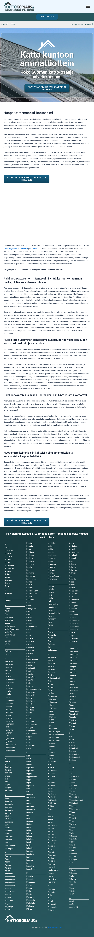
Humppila (8, 736)
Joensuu (8, 807)
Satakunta (52, 910)
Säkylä (72, 635)
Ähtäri (71, 904)
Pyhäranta (52, 794)
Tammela (73, 658)
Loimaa (29, 836)
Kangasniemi (10, 880)
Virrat (71, 851)
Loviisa (29, 845)
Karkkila (8, 909)
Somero (72, 603)
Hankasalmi (9, 682)
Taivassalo (73, 655)
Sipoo (71, 582)
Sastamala (52, 907)
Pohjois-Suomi (54, 741)
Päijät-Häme (53, 803)
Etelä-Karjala (10, 626)
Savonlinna (73, 549)
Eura (6, 638)
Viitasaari (73, 836)
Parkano (51, 672)
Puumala (51, 776)
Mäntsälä (51, 570)
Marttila (29, 885)
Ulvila (71, 736)
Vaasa (71, 770)
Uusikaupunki (74, 757)
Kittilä (28, 635)
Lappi (28, 779)
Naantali (51, 586)
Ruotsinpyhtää (53, 870)
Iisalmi (7, 761)
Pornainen (52, 752)
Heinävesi (9, 712)
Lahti (28, 756)
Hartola (8, 691)
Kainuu (7, 862)
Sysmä (72, 632)
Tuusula (72, 717)
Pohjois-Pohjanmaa (56, 735)
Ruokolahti (52, 867)
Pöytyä (50, 809)
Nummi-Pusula (54, 613)
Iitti (6, 764)
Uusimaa (72, 760)
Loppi (28, 842)
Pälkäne (51, 806)
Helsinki (8, 715)
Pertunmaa (52, 696)
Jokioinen (9, 810)
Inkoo (7, 782)
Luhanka (29, 848)
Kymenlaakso (31, 734)
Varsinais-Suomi (76, 800)
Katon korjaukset (10, 249)
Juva (7, 834)
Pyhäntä (51, 791)
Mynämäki (52, 564)
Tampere (72, 660)
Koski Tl (29, 680)
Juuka (7, 828)
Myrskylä (51, 567)
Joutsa (8, 816)
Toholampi (73, 690)
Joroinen (8, 813)
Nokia (50, 601)
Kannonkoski (10, 886)
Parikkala (51, 669)
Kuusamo (30, 722)
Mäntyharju (52, 579)
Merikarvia (30, 897)
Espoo (7, 623)
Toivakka (72, 696)
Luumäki (29, 860)
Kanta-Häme (10, 892)
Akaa (7, 547)
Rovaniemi (52, 864)
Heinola (8, 709)
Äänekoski (73, 907)
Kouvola (29, 686)
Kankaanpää (10, 883)
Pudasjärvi (52, 761)
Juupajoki (8, 831)
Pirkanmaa (52, 720)
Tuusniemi (73, 714)
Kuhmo (29, 698)
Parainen (51, 666)
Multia (50, 549)
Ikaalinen (8, 767)
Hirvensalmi (9, 724)
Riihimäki (51, 852)
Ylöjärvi (72, 891)
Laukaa (29, 788)
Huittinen (8, 733)
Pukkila (50, 764)
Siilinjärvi (72, 573)
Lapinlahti (30, 771)
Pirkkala (51, 723)
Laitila (28, 762)
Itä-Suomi (9, 791)
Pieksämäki (52, 702)
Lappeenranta (31, 777)
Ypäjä (71, 894)
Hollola (7, 727)
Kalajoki (8, 868)
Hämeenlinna (10, 751)
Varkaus (72, 794)
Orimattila (52, 635)
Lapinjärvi (30, 768)
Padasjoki (52, 657)
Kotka (28, 683)
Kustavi (29, 719)
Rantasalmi (52, 825)
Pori (49, 749)
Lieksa (28, 815)
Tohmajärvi (73, 687)
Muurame (52, 558)
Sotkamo (73, 609)
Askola (7, 583)
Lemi (28, 800)
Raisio (50, 822)
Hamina (8, 676)
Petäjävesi (52, 699)
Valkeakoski (74, 776)
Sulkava (72, 612)
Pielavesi (51, 705)
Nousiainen (52, 607)
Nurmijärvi (52, 619)
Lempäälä (30, 806)
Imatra (7, 776)
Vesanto (72, 815)
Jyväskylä (9, 837)
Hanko (7, 685)
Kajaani (8, 865)
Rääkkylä (51, 882)
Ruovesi (51, 873)
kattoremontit (35, 249)
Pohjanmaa (52, 729)
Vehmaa (72, 806)
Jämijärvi (8, 840)
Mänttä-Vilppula (54, 576)
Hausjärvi (8, 706)
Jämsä (7, 843)
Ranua (50, 831)
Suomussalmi (74, 626)
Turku (71, 705)
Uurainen (72, 751)
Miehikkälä (30, 903)
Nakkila (51, 589)
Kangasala (9, 874)
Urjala (71, 739)
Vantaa (72, 791)
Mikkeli (29, 909)
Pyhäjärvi (51, 785)
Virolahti (72, 848)
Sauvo (71, 543)
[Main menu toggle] (88, 6)
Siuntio (72, 588)
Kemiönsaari (31, 579)
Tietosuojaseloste (54, 927)
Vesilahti (72, 818)
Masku (29, 888)
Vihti (71, 830)
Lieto (28, 818)
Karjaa (7, 903)
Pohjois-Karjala (54, 732)
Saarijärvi (51, 889)
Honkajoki (9, 730)
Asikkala (8, 577)
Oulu (50, 647)
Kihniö (28, 606)
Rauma (51, 834)
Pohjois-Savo (53, 738)
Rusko (50, 876)
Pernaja (51, 687)
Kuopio (29, 704)
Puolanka (51, 773)
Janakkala (9, 804)
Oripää (50, 638)
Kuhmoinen (30, 701)
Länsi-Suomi (31, 869)
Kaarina (8, 856)
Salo (50, 898)
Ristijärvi (51, 861)
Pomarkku (52, 747)
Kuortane (30, 710)
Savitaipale (73, 546)
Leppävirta (30, 809)
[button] (47, 17)
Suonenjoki (73, 629)
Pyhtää (50, 779)
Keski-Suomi (31, 594)
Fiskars (8, 651)
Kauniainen (30, 561)
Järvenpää (9, 848)
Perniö (50, 690)
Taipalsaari (73, 649)
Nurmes (51, 616)
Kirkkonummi (31, 626)
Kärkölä (29, 742)
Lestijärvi (29, 812)
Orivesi (50, 641)
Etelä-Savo (9, 632)
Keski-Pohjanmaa (33, 591)
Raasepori (52, 819)
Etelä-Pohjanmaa (12, 629)
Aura (7, 586)
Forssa (8, 654)
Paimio (50, 660)
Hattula (8, 694)
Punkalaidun (53, 770)
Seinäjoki (72, 558)
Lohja (28, 830)
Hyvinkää (8, 742)
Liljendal (29, 821)
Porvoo (51, 756)
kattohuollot (23, 249)
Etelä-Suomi (10, 635)
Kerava (29, 585)
